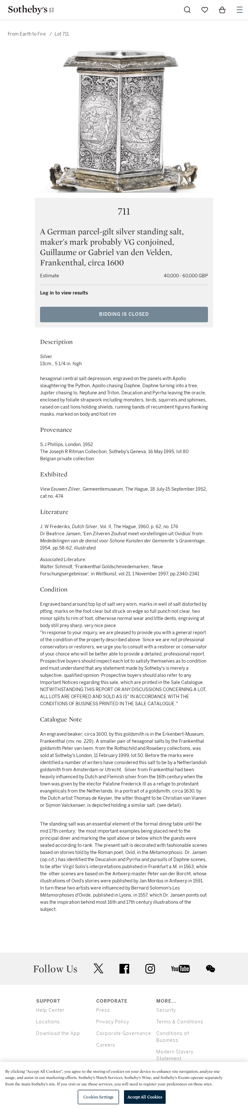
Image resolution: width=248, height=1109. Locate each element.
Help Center (50, 1010)
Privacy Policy (112, 1022)
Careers (105, 1045)
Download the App (58, 1033)
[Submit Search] (187, 9)
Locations (48, 1022)
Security (166, 1010)
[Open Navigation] (239, 10)
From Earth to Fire (27, 34)
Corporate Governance (123, 1033)
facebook (124, 969)
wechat (210, 968)
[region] (124, 1085)
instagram (150, 969)
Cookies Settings (98, 1097)
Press (103, 1010)
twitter (98, 969)
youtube (180, 969)
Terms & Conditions (179, 1022)
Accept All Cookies (145, 1097)
